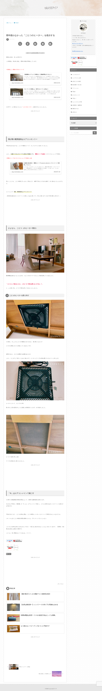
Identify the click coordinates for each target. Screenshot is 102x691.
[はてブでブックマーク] (35, 44)
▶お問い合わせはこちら (77, 51)
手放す (9, 553)
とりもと (83, 33)
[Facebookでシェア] (28, 44)
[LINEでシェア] (43, 44)
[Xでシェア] (20, 44)
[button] (50, 44)
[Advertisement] (35, 28)
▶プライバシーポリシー (77, 43)
